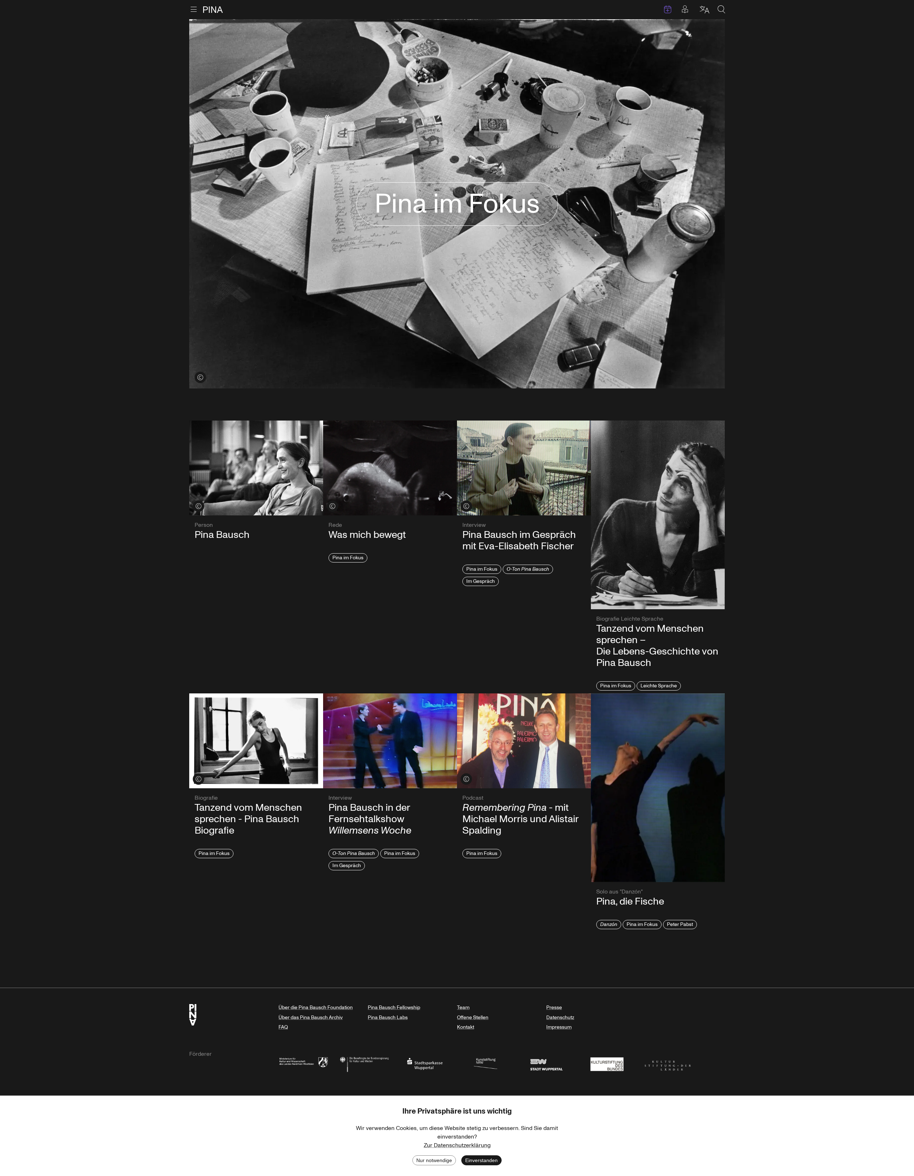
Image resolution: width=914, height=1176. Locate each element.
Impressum (559, 1027)
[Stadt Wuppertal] (546, 1063)
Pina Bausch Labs (388, 1017)
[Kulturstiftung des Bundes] (607, 1063)
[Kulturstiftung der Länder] (668, 1063)
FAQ (283, 1027)
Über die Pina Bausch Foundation (315, 1007)
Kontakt (465, 1027)
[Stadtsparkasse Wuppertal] (425, 1063)
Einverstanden (481, 1160)
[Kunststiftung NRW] (486, 1063)
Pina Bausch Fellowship (394, 1007)
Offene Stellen (472, 1017)
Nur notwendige (434, 1160)
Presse (554, 1007)
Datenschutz (560, 1017)
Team (463, 1007)
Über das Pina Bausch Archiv (310, 1017)
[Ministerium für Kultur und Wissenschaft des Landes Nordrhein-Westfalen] (303, 1063)
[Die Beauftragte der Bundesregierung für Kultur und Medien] (364, 1063)
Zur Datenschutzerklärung (457, 1145)
